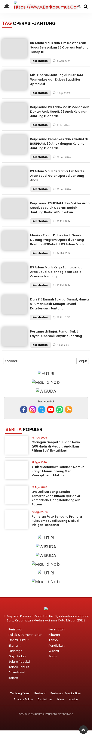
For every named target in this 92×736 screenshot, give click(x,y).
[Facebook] (23, 409)
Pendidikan (57, 645)
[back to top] (83, 729)
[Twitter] (41, 409)
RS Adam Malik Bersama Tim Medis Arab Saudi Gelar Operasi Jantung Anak (57, 175)
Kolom (13, 678)
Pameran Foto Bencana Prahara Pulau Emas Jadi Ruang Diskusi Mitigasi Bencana (56, 520)
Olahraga (15, 651)
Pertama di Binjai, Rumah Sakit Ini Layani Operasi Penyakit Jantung (56, 333)
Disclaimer (45, 699)
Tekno (53, 640)
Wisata (54, 651)
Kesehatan (40, 61)
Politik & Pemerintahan (25, 635)
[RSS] (68, 409)
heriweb (68, 714)
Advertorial (17, 672)
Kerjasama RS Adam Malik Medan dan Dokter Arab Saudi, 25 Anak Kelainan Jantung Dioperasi (59, 111)
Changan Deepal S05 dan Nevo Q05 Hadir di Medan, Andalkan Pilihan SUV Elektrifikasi (55, 446)
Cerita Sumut (19, 640)
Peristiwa (15, 629)
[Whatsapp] (59, 409)
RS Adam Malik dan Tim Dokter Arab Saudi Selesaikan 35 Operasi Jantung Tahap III (59, 47)
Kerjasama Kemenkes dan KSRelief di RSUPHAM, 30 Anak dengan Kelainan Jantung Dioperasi (59, 143)
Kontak (73, 699)
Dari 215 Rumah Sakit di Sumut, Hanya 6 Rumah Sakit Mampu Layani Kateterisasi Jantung (59, 304)
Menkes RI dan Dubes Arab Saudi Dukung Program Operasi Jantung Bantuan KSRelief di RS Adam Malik (57, 239)
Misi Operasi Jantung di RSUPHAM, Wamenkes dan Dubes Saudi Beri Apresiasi (57, 79)
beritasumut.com (46, 714)
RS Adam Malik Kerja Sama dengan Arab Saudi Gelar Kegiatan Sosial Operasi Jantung (57, 271)
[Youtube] (50, 409)
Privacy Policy (23, 699)
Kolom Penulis (19, 667)
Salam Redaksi (19, 661)
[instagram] (32, 409)
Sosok (53, 656)
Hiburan (54, 635)
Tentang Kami (20, 693)
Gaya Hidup (17, 656)
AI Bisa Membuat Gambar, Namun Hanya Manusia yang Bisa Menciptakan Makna (57, 471)
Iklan (60, 699)
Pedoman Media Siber (66, 693)
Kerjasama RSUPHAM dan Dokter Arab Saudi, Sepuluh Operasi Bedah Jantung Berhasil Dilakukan (60, 207)
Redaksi (40, 693)
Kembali (11, 361)
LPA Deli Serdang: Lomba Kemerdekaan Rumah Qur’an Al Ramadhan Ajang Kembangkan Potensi (55, 498)
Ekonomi (15, 645)
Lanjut (82, 361)
